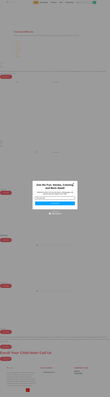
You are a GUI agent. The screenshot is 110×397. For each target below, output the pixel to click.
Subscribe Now (55, 203)
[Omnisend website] (55, 212)
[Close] (73, 183)
